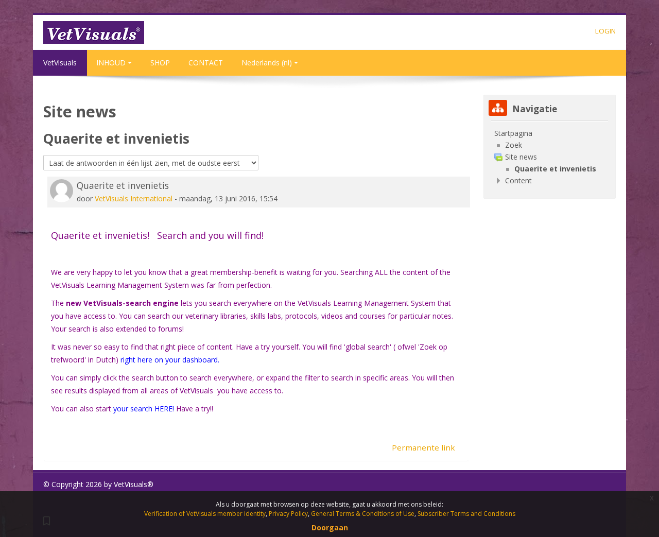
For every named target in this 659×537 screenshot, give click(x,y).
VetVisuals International (133, 198)
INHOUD (111, 62)
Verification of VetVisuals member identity (205, 513)
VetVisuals (60, 62)
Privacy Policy (288, 513)
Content (518, 180)
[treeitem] (549, 133)
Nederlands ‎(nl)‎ (266, 62)
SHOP (160, 62)
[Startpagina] (93, 32)
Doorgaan (329, 527)
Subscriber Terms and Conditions (466, 513)
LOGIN (605, 31)
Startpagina (513, 133)
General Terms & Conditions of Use (362, 513)
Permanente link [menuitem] (423, 447)
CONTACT (205, 62)
